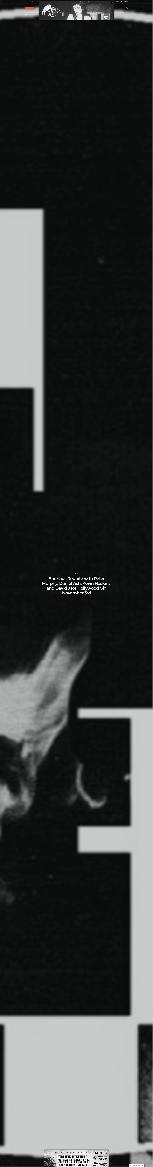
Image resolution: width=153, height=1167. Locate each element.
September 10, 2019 (72, 598)
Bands (34, 2)
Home (27, 2)
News (76, 573)
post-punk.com (82, 598)
